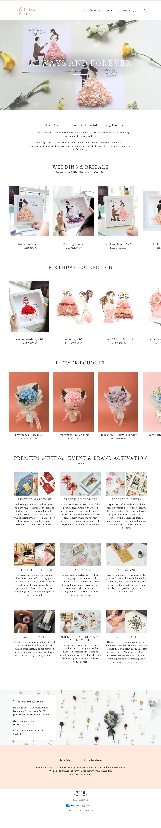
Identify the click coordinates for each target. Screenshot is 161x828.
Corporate (123, 10)
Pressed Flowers (126, 499)
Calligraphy (126, 570)
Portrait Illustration (34, 570)
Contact (108, 10)
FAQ (75, 800)
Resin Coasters (80, 570)
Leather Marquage (34, 499)
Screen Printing (126, 637)
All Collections (91, 10)
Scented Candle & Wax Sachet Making (80, 638)
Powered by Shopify (87, 811)
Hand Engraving (34, 637)
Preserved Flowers (80, 499)
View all (80, 463)
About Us (83, 800)
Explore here (80, 72)
